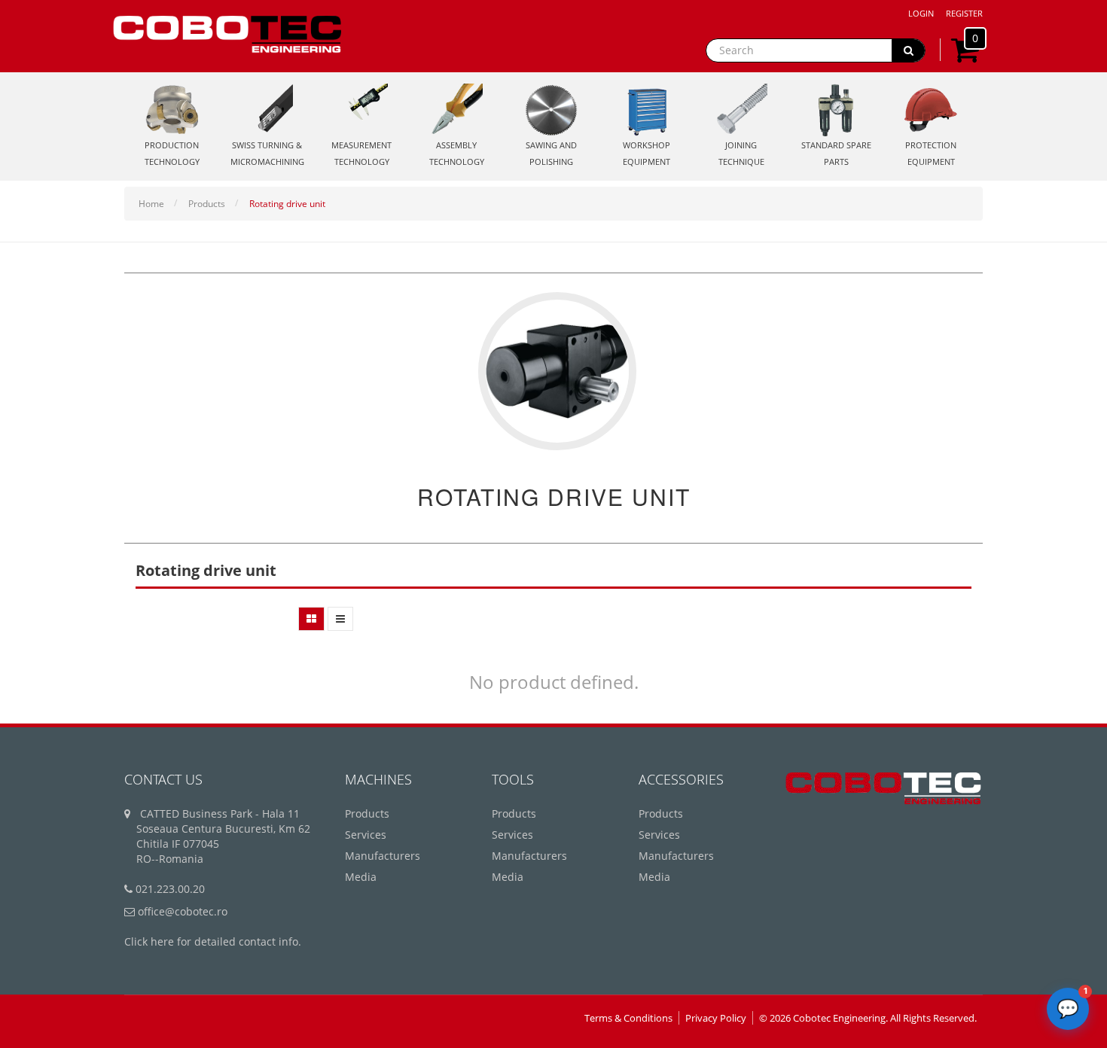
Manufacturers (382, 855)
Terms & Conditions (628, 1018)
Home (151, 203)
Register (964, 13)
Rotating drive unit (287, 203)
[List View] (340, 619)
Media (361, 877)
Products (206, 203)
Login (921, 13)
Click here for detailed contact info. (212, 941)
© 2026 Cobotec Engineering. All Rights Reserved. (868, 1018)
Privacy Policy (715, 1018)
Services (365, 834)
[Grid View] (311, 619)
